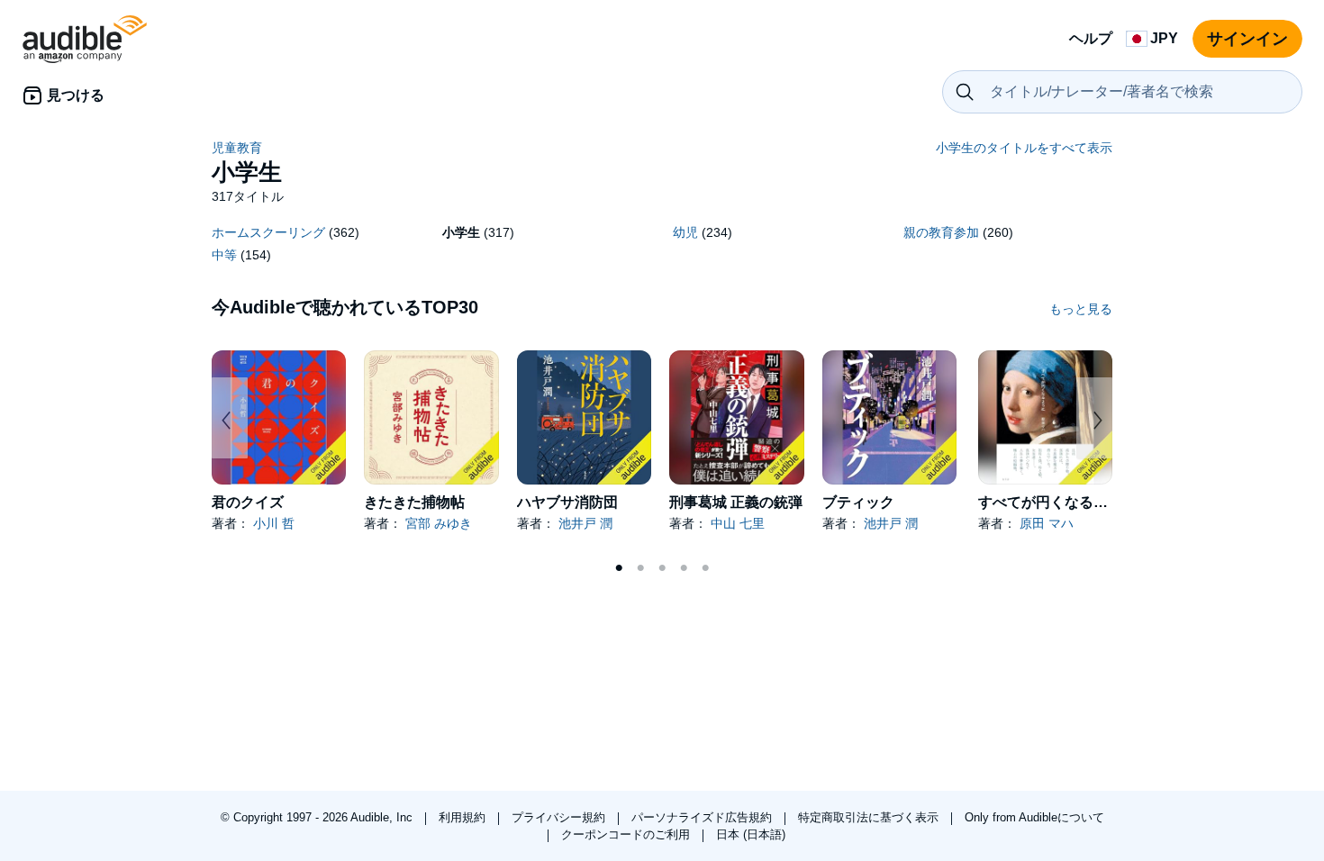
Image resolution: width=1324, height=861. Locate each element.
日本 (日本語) (750, 834)
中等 (224, 255)
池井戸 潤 (585, 523)
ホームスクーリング (268, 232)
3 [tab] (662, 568)
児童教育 (237, 147)
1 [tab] (619, 568)
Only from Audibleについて (1034, 817)
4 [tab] (684, 568)
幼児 (685, 232)
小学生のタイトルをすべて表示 (1024, 147)
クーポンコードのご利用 (627, 834)
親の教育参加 (941, 232)
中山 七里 (738, 523)
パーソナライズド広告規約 (703, 817)
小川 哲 (274, 523)
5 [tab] (705, 568)
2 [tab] (640, 568)
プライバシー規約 (560, 817)
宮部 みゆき (438, 523)
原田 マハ (1047, 523)
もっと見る (1080, 309)
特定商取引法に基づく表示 (870, 817)
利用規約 (464, 817)
